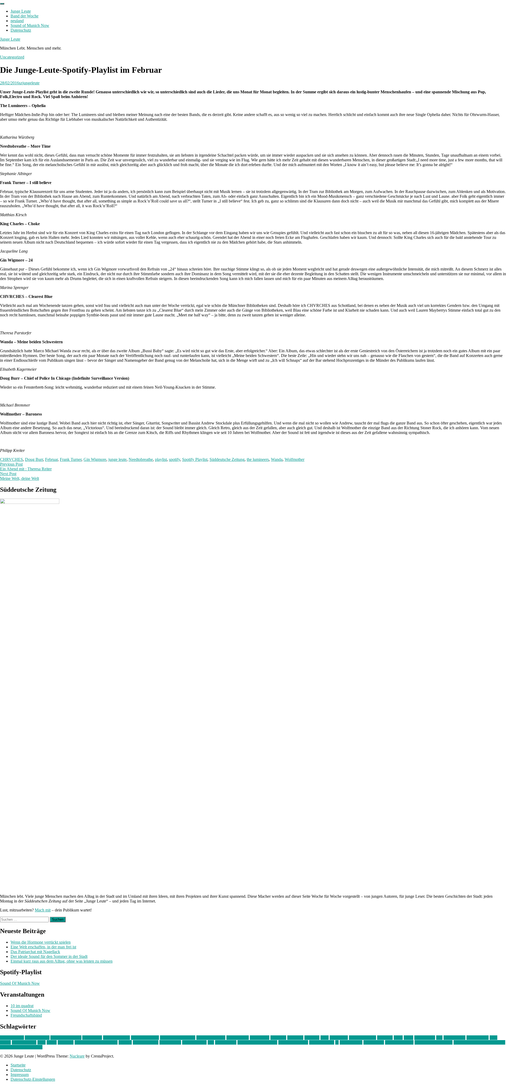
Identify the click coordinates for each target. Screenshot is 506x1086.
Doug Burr (34, 459)
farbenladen (259, 1037)
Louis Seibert (477, 1037)
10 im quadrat (22, 1005)
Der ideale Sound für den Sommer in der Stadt (49, 956)
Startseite (18, 1065)
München (66, 1042)
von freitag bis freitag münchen (479, 1042)
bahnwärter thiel (116, 1037)
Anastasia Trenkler (65, 1037)
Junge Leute (21, 11)
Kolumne (385, 1037)
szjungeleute (29, 83)
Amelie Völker (37, 1037)
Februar (51, 459)
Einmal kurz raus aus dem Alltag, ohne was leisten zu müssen (62, 961)
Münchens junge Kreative (96, 1042)
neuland (17, 20)
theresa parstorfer (399, 1042)
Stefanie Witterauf (293, 1042)
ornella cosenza (145, 1042)
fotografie (295, 1037)
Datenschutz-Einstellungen (33, 1079)
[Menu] (2, 3)
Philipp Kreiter (194, 1042)
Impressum (20, 1074)
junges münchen (362, 1037)
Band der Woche (24, 16)
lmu (439, 1037)
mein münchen (24, 1042)
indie (324, 1037)
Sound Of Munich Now (20, 983)
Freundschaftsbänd (26, 1015)
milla (41, 1042)
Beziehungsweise (210, 1037)
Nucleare (77, 1056)
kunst (398, 1037)
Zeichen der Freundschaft (21, 1047)
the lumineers (258, 459)
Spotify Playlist (194, 459)
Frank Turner (70, 459)
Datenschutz (21, 30)
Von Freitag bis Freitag (434, 1042)
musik (52, 1042)
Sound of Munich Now (30, 25)
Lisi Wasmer (424, 1037)
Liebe (408, 1037)
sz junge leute (351, 1042)
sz (337, 1042)
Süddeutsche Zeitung (227, 459)
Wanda (277, 459)
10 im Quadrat (12, 1037)
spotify (174, 459)
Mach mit (43, 910)
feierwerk (278, 1037)
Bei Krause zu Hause (177, 1037)
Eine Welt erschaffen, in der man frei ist (43, 947)
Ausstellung (92, 1037)
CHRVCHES (11, 459)
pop (211, 1042)
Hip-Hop (311, 1037)
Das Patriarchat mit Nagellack (35, 951)
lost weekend (454, 1037)
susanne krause (321, 1042)
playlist (161, 459)
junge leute (117, 459)
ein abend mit (237, 1037)
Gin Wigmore (95, 459)
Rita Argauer (225, 1042)
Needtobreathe (141, 459)
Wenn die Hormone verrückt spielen (41, 942)
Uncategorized (12, 57)
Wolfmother (294, 459)
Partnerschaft (170, 1042)
